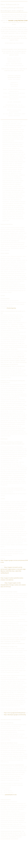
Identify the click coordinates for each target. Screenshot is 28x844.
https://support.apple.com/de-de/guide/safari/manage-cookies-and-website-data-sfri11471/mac (13, 584)
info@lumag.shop (11, 308)
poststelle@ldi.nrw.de (11, 794)
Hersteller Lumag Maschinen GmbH (17, 20)
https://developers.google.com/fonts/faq (15, 714)
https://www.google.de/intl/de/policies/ (14, 712)
